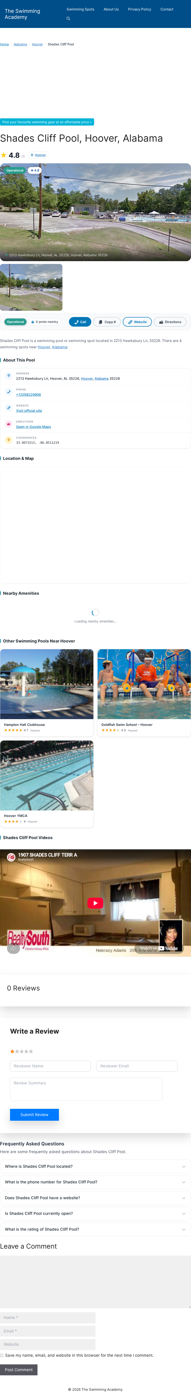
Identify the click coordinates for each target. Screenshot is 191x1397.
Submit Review (34, 1114)
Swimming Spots (80, 9)
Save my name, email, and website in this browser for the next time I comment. (79, 1355)
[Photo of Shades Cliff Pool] (95, 212)
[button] (68, 18)
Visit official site (29, 411)
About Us (111, 9)
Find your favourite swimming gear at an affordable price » (47, 122)
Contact (166, 9)
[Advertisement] (95, 83)
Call (83, 322)
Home (4, 44)
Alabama (20, 44)
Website (140, 322)
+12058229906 (28, 394)
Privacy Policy (139, 9)
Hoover (37, 44)
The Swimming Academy (22, 14)
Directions (173, 322)
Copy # (110, 322)
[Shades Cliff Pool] (31, 287)
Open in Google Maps (33, 427)
